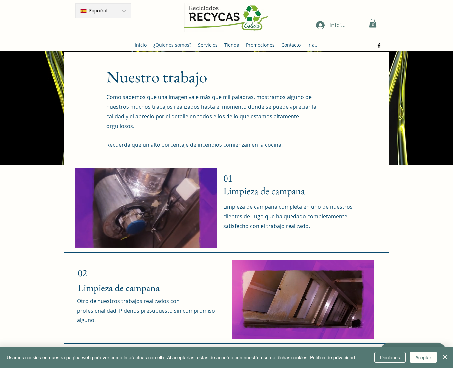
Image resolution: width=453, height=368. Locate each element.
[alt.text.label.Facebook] (379, 45)
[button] (373, 23)
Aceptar (423, 357)
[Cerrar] (445, 357)
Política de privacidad (332, 357)
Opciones (390, 357)
